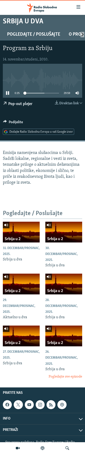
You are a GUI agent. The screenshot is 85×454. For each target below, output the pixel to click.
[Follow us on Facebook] (7, 404)
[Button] (13, 123)
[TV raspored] (61, 404)
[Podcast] (42, 448)
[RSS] (51, 404)
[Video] (18, 448)
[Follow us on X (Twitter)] (18, 404)
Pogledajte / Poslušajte (33, 34)
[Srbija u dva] (21, 232)
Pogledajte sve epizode (65, 376)
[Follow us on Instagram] (40, 404)
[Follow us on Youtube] (29, 404)
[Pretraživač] (67, 448)
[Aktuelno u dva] (21, 284)
